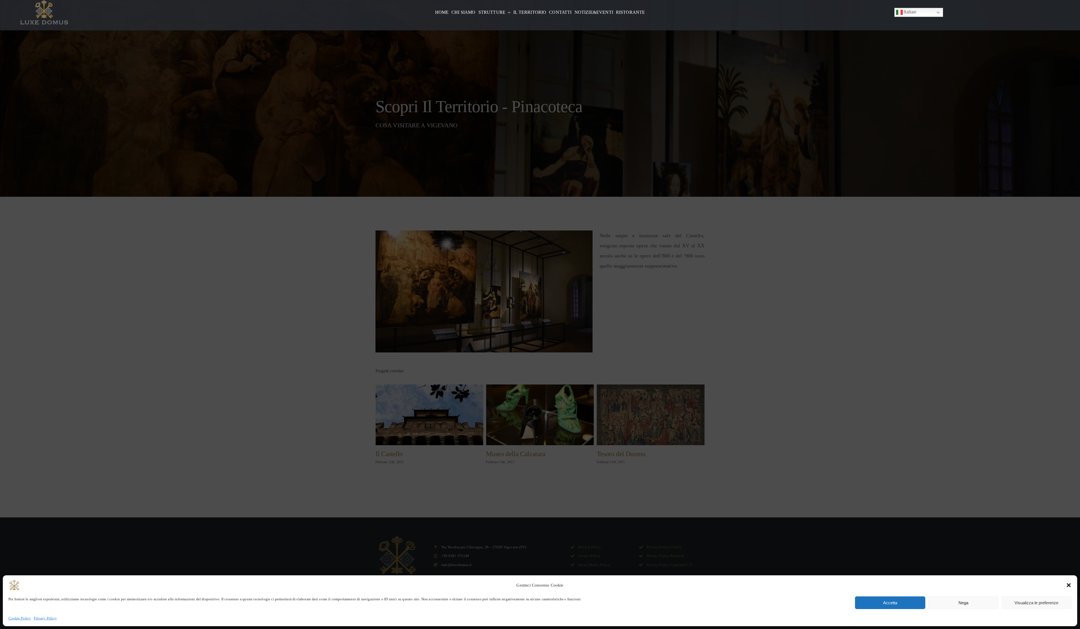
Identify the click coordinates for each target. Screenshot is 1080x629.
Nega (963, 602)
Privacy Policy (45, 618)
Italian (909, 12)
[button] (1069, 585)
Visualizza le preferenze (1036, 602)
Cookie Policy (19, 618)
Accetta (890, 602)
